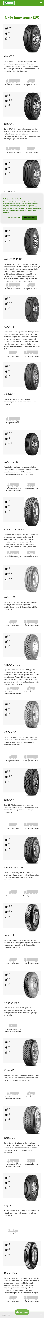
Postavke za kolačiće (14, 217)
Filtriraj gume (22, 1312)
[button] (41, 2)
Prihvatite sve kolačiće (29, 217)
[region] (22, 208)
